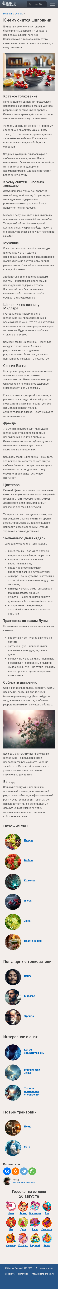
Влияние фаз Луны (32, 1071)
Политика (23, 1274)
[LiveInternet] (29, 1281)
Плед (27, 1126)
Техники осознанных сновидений (31, 1091)
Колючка (29, 880)
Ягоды (28, 900)
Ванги (27, 975)
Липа (27, 920)
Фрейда (29, 1016)
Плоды (28, 840)
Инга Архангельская (24, 1182)
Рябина (28, 860)
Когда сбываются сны (34, 1051)
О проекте (10, 1274)
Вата (27, 1146)
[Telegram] (24, 1171)
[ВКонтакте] (7, 1171)
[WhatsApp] (32, 1171)
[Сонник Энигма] (9, 3)
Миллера (29, 996)
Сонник (19, 13)
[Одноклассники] (15, 1171)
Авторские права (44, 1268)
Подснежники (33, 940)
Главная (7, 13)
